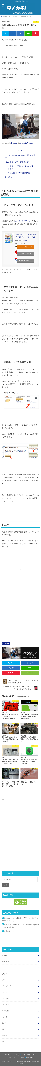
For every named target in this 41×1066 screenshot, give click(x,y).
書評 (4, 1029)
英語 (4, 1042)
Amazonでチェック (25, 247)
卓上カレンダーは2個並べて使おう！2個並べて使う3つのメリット (20, 919)
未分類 (4, 1035)
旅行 (4, 1023)
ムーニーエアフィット (23, 221)
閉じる (22, 150)
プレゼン (5, 1005)
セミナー (5, 992)
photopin (23, 143)
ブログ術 (5, 998)
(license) (30, 143)
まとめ (8, 177)
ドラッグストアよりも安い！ (19, 162)
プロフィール (9, 1054)
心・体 (4, 1017)
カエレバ (24, 240)
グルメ (4, 980)
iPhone (5, 955)
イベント (5, 967)
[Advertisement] (20, 587)
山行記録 (5, 1011)
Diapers (14, 143)
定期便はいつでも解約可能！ (19, 173)
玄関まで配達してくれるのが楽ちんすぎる (20, 167)
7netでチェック (26, 254)
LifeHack (6, 643)
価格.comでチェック (25, 260)
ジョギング (6, 986)
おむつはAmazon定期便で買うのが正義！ (20, 156)
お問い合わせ (9, 931)
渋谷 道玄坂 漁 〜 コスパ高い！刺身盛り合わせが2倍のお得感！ (20, 926)
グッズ (4, 974)
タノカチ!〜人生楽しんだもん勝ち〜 (22, 1061)
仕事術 (17, 1054)
